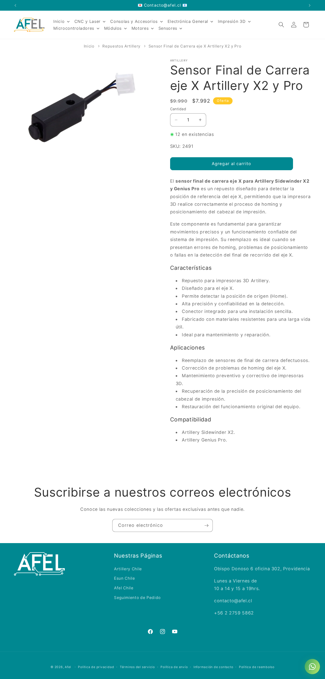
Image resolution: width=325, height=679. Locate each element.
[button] (281, 25)
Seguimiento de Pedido (137, 597)
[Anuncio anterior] (15, 5)
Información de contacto (213, 667)
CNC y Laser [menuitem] (87, 21)
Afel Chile (124, 588)
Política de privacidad (96, 667)
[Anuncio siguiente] (309, 5)
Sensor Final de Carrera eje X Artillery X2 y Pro (195, 46)
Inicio (89, 46)
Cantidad (178, 109)
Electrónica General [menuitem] (188, 21)
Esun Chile (124, 578)
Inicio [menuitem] (58, 21)
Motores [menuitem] (140, 28)
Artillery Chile (128, 568)
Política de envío (174, 667)
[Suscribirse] (206, 525)
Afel (68, 667)
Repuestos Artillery (121, 46)
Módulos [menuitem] (113, 28)
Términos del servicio (137, 667)
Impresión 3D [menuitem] (232, 21)
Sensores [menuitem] (167, 28)
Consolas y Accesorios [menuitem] (134, 21)
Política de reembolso (256, 667)
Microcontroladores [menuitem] (73, 28)
